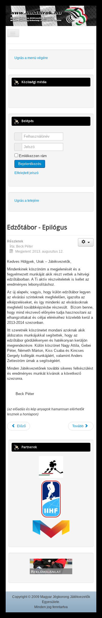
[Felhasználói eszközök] (86, 242)
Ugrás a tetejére (26, 201)
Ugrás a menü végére (31, 58)
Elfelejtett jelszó (26, 173)
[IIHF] (51, 499)
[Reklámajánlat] (51, 566)
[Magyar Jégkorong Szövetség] (51, 467)
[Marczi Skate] (51, 529)
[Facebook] (45, 95)
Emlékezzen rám (33, 156)
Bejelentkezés (29, 164)
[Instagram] (56, 95)
